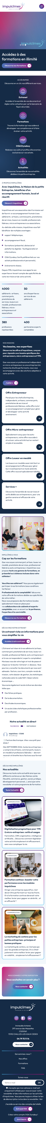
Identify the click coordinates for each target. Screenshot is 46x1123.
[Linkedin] (29, 1018)
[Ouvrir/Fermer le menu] (41, 6)
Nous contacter (21, 1044)
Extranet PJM (21, 1109)
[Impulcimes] (13, 6)
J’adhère (9, 383)
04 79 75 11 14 (23, 1038)
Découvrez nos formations (15, 65)
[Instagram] (16, 1018)
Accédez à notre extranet (15, 641)
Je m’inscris (21, 1119)
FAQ (23, 1068)
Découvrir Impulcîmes (13, 203)
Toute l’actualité (12, 790)
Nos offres (23, 1058)
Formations (23, 1063)
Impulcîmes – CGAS (16, 734)
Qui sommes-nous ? (23, 1054)
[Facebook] (23, 1018)
